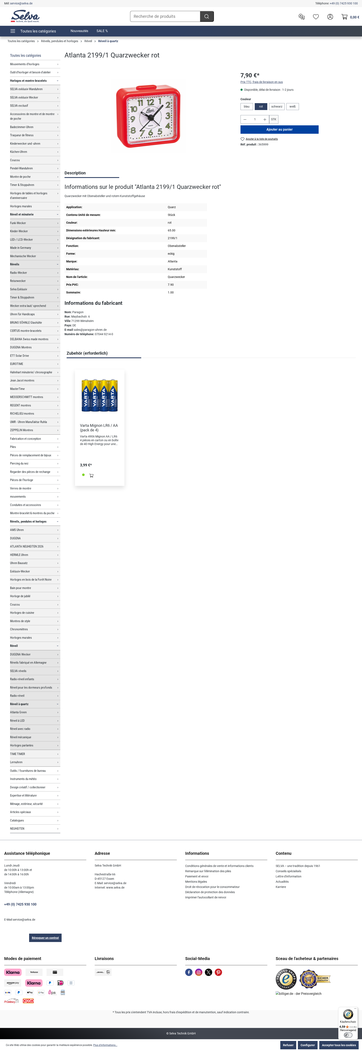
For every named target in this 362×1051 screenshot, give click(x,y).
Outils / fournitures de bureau (28, 771)
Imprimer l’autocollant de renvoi (205, 897)
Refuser (288, 1045)
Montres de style (20, 621)
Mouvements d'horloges (24, 64)
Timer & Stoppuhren (22, 185)
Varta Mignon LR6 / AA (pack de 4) (99, 427)
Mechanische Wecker (23, 256)
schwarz (276, 106)
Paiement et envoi (196, 876)
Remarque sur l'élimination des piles (208, 871)
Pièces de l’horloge (21, 480)
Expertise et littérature (23, 795)
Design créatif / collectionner (27, 787)
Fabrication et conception (25, 439)
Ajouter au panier (279, 129)
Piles (13, 447)
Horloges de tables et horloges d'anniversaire (28, 195)
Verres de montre (20, 488)
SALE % (102, 31)
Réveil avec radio (20, 729)
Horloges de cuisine (22, 613)
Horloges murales (21, 206)
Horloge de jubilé (20, 596)
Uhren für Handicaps (22, 314)
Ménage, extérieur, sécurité (26, 804)
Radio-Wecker (18, 273)
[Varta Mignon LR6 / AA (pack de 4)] (99, 396)
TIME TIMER (17, 754)
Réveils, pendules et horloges (28, 521)
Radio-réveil (17, 696)
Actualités (282, 881)
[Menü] (355, 1009)
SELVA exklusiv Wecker (24, 97)
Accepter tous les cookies (339, 1045)
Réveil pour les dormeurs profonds (31, 687)
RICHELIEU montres (22, 413)
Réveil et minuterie (22, 214)
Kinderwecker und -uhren (25, 143)
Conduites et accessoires (25, 505)
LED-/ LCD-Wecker (21, 239)
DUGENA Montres (21, 347)
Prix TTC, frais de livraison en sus (261, 82)
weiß (293, 106)
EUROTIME (16, 364)
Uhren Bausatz (19, 563)
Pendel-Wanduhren (21, 168)
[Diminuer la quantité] (244, 119)
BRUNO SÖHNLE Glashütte (26, 322)
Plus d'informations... (105, 1045)
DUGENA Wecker (20, 654)
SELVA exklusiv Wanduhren (26, 89)
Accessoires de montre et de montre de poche (32, 116)
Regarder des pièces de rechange (30, 472)
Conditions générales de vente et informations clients (219, 866)
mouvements (18, 496)
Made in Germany (20, 248)
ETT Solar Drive (19, 356)
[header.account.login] (329, 16)
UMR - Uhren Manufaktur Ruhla (28, 422)
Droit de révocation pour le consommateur (212, 887)
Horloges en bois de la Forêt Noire (31, 579)
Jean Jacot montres (22, 380)
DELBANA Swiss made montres (29, 339)
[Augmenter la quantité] (265, 119)
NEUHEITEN (17, 828)
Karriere (281, 887)
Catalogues (17, 820)
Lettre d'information (288, 876)
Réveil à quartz (19, 704)
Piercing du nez (19, 463)
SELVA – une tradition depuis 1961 (298, 866)
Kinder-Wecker (19, 231)
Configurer (308, 1045)
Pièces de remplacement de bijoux (30, 455)
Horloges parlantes (21, 745)
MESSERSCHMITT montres (26, 397)
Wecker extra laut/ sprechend (28, 306)
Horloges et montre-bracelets (28, 81)
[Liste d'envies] (315, 16)
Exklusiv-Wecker (20, 571)
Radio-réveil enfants (22, 679)
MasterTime (17, 389)
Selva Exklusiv (18, 289)
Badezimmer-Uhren (21, 127)
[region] (148, 116)
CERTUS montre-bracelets (25, 331)
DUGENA (15, 538)
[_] (148, 116)
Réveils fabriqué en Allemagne (28, 662)
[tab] (92, 173)
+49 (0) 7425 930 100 (344, 3)
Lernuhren (16, 762)
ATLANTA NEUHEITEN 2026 (26, 546)
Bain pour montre (20, 588)
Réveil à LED (17, 721)
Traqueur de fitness (22, 135)
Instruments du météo (23, 779)
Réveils (14, 264)
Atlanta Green (18, 712)
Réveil (14, 646)
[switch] (348, 1035)
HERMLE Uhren (19, 555)
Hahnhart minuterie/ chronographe (31, 372)
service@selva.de (21, 3)
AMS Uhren (17, 530)
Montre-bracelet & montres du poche (32, 513)
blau (247, 106)
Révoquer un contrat (45, 937)
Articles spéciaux (20, 812)
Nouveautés (79, 31)
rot (261, 106)
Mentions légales (196, 881)
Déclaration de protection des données (210, 892)
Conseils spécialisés (288, 871)
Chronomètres (19, 629)
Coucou (15, 160)
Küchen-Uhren (18, 152)
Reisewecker (18, 281)
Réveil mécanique (20, 737)
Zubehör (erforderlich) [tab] (87, 353)
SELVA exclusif (19, 106)
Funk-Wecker (18, 223)
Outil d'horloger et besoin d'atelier (30, 72)
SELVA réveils (18, 671)
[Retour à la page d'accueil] (25, 16)
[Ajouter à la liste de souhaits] (112, 409)
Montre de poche (20, 177)
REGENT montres (20, 405)
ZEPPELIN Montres (21, 430)
